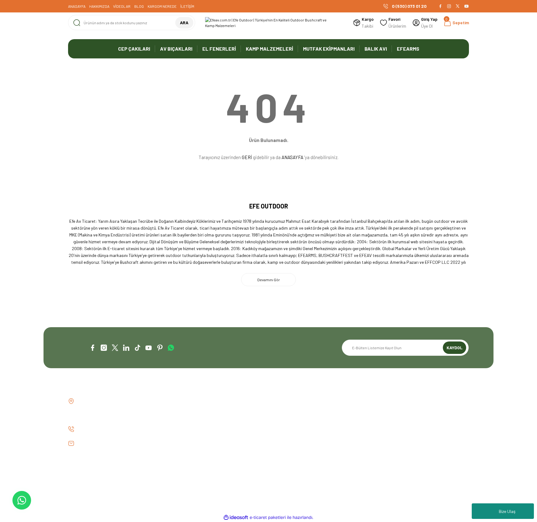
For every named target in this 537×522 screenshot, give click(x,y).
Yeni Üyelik (282, 401)
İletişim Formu (184, 411)
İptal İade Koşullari (394, 422)
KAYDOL (454, 347)
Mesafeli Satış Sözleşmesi (400, 401)
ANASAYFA (292, 157)
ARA (184, 22)
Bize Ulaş (507, 511)
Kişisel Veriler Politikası (397, 433)
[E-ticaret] (268, 517)
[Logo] (268, 22)
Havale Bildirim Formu (191, 422)
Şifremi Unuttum (288, 422)
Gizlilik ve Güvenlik (393, 411)
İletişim (178, 401)
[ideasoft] (235, 517)
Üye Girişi (282, 411)
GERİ (247, 157)
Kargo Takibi (183, 433)
